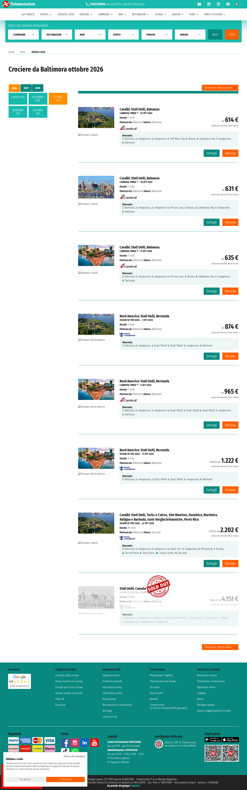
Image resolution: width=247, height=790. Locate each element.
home (11, 52)
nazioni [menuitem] (176, 14)
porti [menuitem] (192, 14)
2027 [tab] (26, 88)
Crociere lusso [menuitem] (65, 14)
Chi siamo (155, 687)
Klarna (200, 699)
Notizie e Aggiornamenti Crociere (214, 710)
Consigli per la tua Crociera (69, 687)
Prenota (230, 153)
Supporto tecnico (111, 675)
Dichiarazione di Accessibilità (117, 704)
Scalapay (201, 693)
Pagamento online (206, 687)
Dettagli (211, 153)
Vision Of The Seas (130, 320)
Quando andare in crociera (68, 693)
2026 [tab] (14, 88)
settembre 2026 (38, 99)
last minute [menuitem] (28, 14)
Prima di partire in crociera (69, 681)
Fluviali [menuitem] (159, 14)
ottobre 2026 (58, 99)
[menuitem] (199, 4)
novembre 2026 (17, 112)
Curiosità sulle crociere (67, 675)
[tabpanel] (38, 106)
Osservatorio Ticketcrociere (211, 681)
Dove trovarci (156, 693)
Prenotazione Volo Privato (163, 681)
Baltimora (138, 122)
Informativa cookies (112, 693)
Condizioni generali (112, 681)
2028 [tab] (37, 88)
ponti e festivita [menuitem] (213, 14)
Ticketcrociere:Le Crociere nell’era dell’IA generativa (168, 706)
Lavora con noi (109, 716)
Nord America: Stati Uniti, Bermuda (144, 316)
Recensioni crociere (207, 675)
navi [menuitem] (120, 14)
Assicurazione (109, 699)
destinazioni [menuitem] (139, 14)
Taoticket (135, 785)
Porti (22, 52)
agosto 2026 (18, 97)
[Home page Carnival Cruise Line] (128, 126)
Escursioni (60, 704)
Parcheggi (107, 710)
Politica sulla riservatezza (74, 756)
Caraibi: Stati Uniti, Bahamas (140, 109)
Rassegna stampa (206, 704)
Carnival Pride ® (129, 113)
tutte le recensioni (19, 686)
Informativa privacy (112, 687)
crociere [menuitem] (84, 14)
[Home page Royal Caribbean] (127, 333)
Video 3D (59, 699)
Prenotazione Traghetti (161, 675)
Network (154, 699)
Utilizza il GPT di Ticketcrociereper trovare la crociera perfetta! (180, 744)
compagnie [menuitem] (104, 14)
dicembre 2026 (38, 112)
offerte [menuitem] (44, 14)
